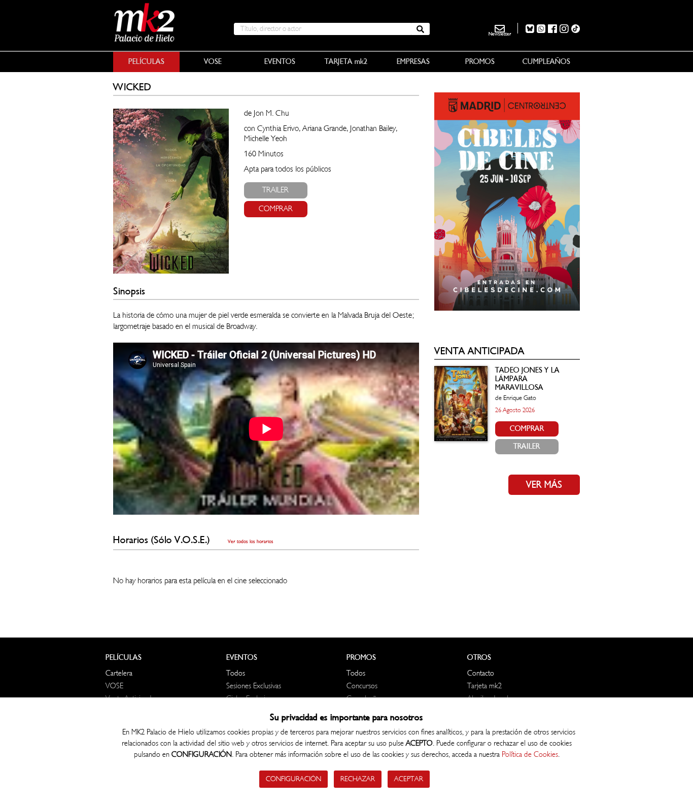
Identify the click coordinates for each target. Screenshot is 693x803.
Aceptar (408, 779)
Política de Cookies (530, 754)
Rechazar (357, 779)
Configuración (293, 779)
